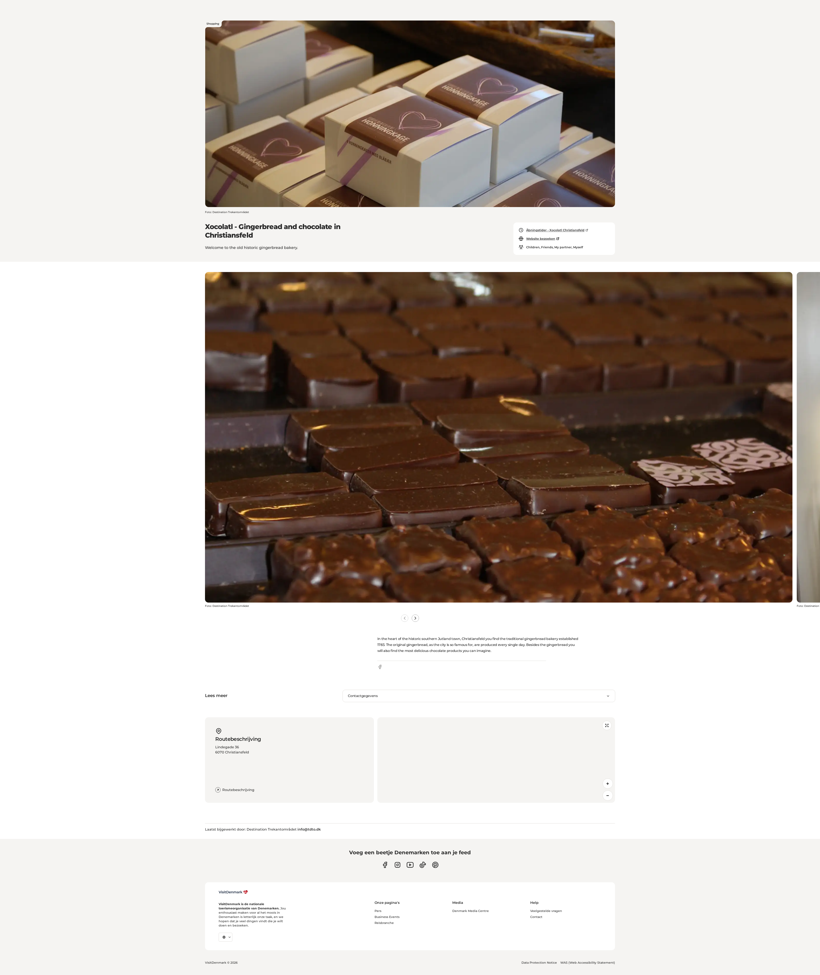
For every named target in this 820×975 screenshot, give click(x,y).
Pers (378, 911)
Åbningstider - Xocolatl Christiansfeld (555, 230)
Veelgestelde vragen (546, 911)
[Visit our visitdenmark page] (410, 865)
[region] (496, 760)
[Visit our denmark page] (385, 865)
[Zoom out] (608, 795)
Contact (536, 917)
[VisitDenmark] (233, 892)
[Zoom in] (608, 783)
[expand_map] (607, 725)
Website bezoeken (540, 239)
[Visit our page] (397, 865)
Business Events (387, 917)
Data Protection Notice (539, 963)
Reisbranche (384, 923)
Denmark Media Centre (470, 911)
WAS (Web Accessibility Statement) (587, 963)
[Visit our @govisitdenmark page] (422, 865)
